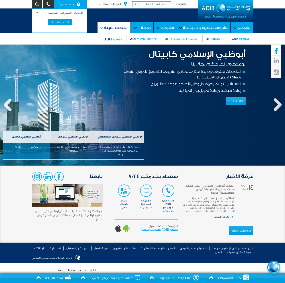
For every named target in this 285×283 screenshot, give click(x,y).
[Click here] (274, 267)
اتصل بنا (217, 252)
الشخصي (244, 28)
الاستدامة (55, 248)
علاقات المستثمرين (124, 248)
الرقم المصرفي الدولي (193, 248)
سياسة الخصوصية (67, 270)
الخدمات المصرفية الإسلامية (158, 248)
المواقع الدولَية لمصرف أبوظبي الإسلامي (52, 258)
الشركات (167, 28)
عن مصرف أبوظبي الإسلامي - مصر (232, 248)
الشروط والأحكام (87, 270)
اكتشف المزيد (235, 101)
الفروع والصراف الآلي (111, 4)
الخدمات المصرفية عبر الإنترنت (146, 204)
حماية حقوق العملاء (239, 252)
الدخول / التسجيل (60, 22)
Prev (7, 105)
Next (277, 105)
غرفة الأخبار (101, 248)
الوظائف (39, 248)
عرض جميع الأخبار (241, 230)
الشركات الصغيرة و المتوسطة (205, 28)
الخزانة (146, 28)
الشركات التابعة (116, 28)
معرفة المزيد (222, 216)
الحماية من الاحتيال (77, 248)
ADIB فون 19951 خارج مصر (168, 205)
